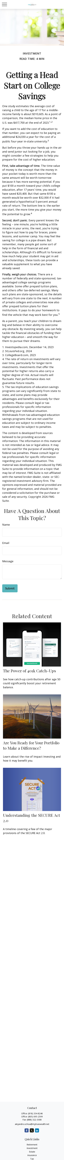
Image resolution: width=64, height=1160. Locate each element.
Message (7, 561)
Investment (32, 1148)
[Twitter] (32, 1130)
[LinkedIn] (37, 1130)
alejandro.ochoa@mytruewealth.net (32, 1124)
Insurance (32, 1155)
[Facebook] (27, 1130)
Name (6, 524)
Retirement (32, 1144)
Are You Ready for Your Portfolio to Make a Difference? (31, 745)
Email (5, 543)
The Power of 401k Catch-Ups (29, 670)
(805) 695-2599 (35, 1116)
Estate (32, 1151)
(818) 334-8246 (35, 1113)
